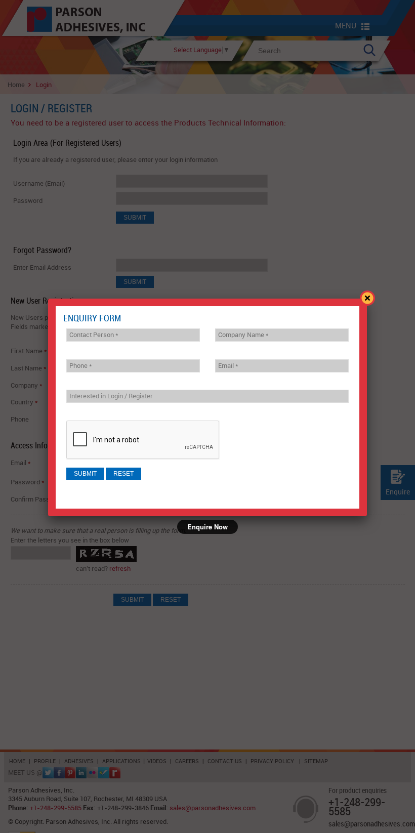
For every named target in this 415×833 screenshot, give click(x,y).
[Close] (367, 298)
